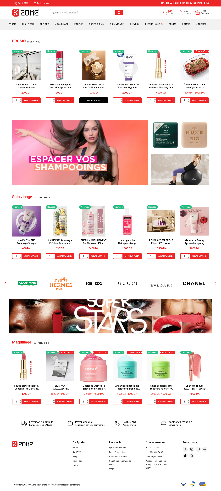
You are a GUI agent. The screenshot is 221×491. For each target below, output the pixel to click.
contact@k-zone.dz (155, 457)
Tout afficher (34, 42)
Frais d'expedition (117, 452)
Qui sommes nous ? (118, 448)
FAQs (111, 469)
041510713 (155, 448)
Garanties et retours (118, 457)
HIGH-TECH (77, 452)
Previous (5, 283)
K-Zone (33, 485)
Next (215, 283)
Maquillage (77, 461)
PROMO (75, 448)
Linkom (76, 485)
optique (75, 457)
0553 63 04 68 (156, 452)
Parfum (75, 465)
